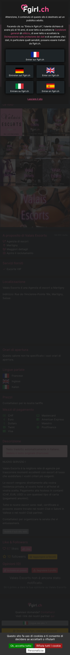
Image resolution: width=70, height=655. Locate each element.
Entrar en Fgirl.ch (50, 91)
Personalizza (35, 650)
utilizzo (26, 33)
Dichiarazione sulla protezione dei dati (24, 36)
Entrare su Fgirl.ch (19, 91)
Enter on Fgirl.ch (50, 75)
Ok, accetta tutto (20, 645)
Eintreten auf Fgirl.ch (19, 75)
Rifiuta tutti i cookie (48, 645)
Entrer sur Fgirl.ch (35, 59)
